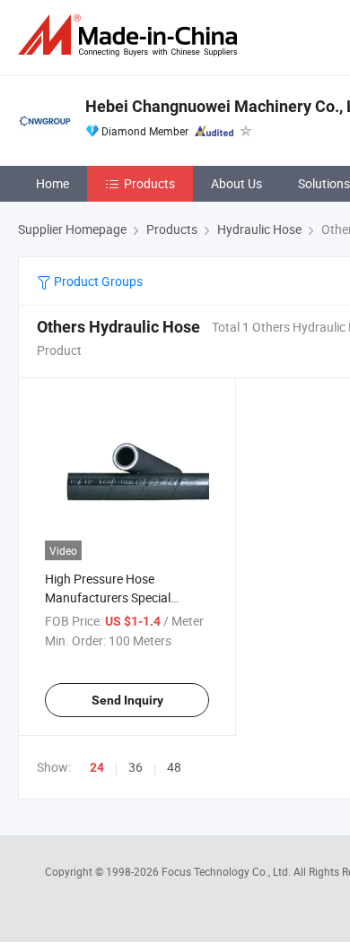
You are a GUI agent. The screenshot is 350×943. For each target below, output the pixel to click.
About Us (236, 183)
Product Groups (97, 281)
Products (149, 183)
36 (135, 766)
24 (97, 767)
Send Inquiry (127, 700)
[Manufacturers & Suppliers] (131, 35)
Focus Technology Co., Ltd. (227, 871)
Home (52, 183)
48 (174, 766)
